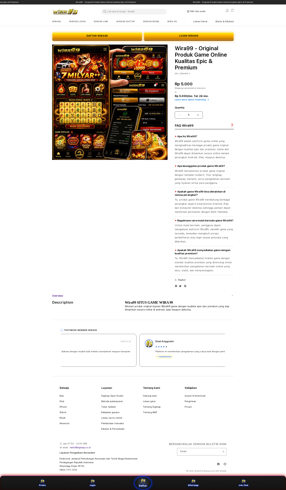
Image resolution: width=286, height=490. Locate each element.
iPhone (63, 407)
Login (93, 485)
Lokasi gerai (149, 401)
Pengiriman (190, 401)
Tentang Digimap (152, 407)
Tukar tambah (108, 407)
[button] (56, 21)
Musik (63, 418)
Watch (63, 412)
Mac (62, 396)
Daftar (143, 485)
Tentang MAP (150, 412)
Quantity (180, 107)
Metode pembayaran (112, 401)
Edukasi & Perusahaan (113, 429)
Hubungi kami (150, 396)
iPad (62, 401)
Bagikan (182, 280)
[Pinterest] (186, 287)
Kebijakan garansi (110, 412)
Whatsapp (193, 485)
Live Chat (243, 485)
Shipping (179, 88)
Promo (42, 485)
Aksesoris (65, 423)
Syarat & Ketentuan (195, 396)
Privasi (188, 407)
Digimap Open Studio (112, 396)
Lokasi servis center (111, 418)
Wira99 (198, 471)
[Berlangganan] (223, 451)
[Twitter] (181, 287)
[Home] (65, 12)
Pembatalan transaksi (112, 423)
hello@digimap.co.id (80, 447)
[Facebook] (177, 287)
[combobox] (134, 11)
